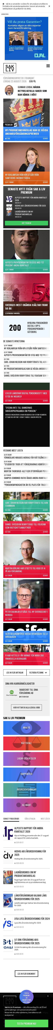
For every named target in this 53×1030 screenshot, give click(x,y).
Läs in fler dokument (26, 973)
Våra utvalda (30, 818)
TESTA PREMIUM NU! (26, 1023)
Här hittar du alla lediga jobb (26, 707)
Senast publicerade (11, 818)
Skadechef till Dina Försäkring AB (28, 691)
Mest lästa (45, 818)
